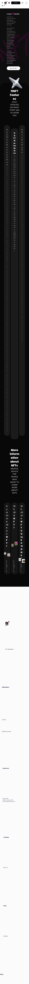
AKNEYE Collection (6, 731)
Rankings (5, 936)
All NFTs (4, 719)
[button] (9, 3)
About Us (5, 867)
